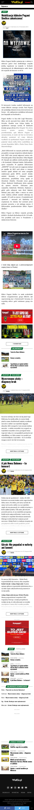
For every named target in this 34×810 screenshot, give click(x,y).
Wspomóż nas (15, 792)
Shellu (8, 391)
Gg (2, 701)
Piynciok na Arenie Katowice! (15, 690)
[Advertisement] (17, 726)
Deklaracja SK (6, 792)
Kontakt (29, 792)
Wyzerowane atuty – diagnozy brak (19, 694)
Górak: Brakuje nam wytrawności (15, 701)
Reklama (23, 792)
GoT (7, 28)
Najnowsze (4, 6)
